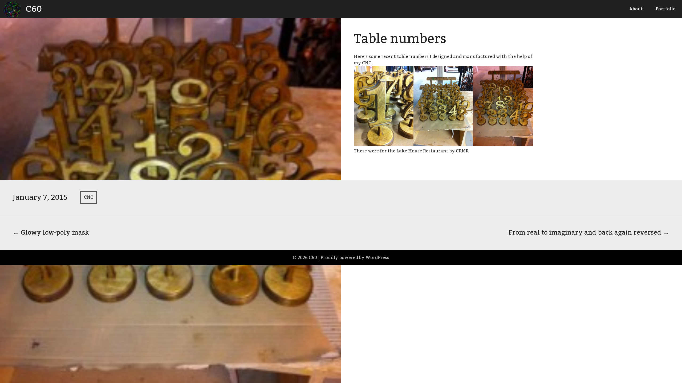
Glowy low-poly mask (51, 232)
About (636, 9)
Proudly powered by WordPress (354, 257)
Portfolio (666, 9)
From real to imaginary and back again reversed (589, 232)
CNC (88, 197)
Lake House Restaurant (422, 151)
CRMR (462, 151)
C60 (34, 9)
